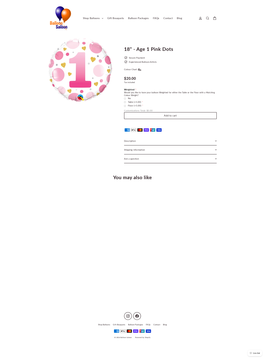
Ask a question (131, 158)
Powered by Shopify (143, 337)
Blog (179, 18)
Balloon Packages (138, 18)
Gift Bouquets (115, 18)
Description (130, 141)
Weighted (129, 89)
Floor (134, 105)
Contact (168, 18)
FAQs (156, 18)
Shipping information (134, 149)
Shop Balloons (92, 18)
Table (134, 102)
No (129, 98)
